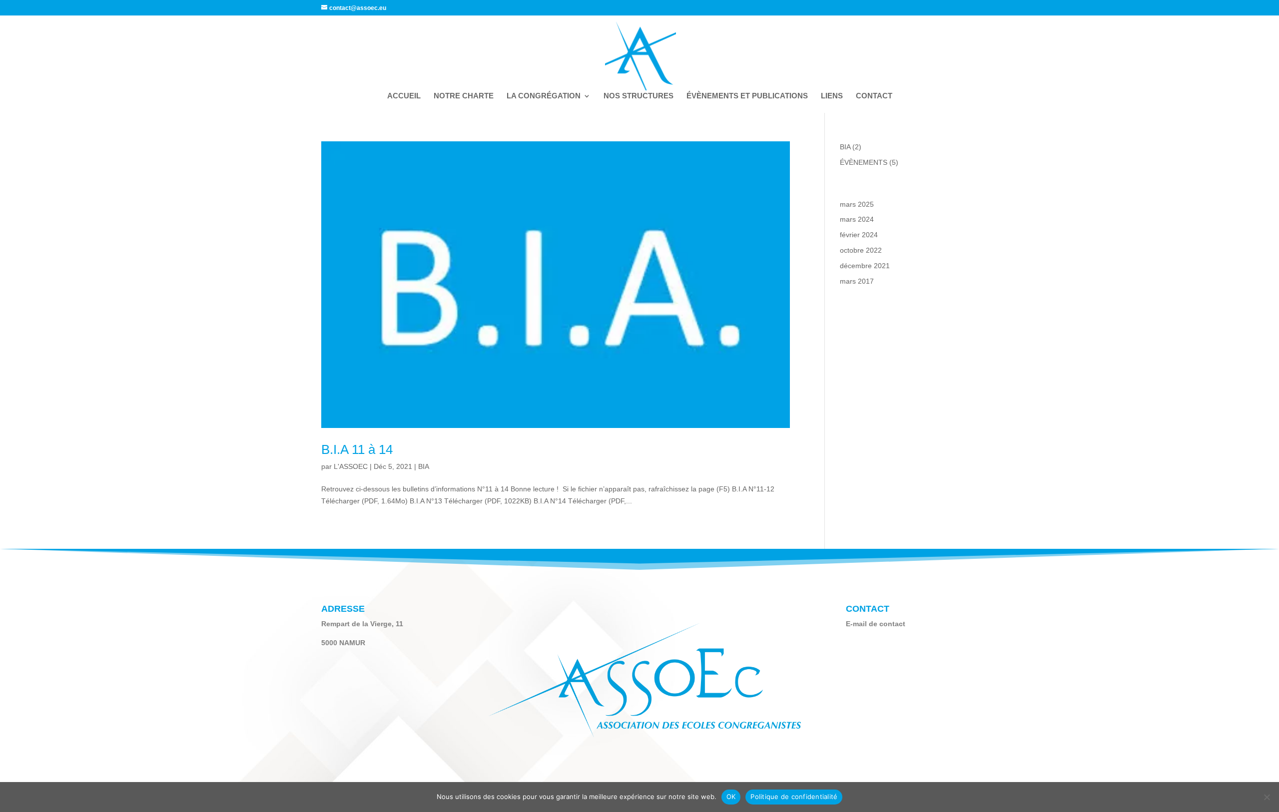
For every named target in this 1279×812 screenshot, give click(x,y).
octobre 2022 (861, 250)
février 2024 (859, 235)
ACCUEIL (404, 96)
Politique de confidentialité (793, 797)
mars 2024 (857, 219)
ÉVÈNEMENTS (863, 162)
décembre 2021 (865, 266)
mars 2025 (857, 204)
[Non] (1267, 797)
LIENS (832, 96)
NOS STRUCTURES (638, 96)
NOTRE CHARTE (464, 96)
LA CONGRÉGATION (544, 96)
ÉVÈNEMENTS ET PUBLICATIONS (747, 96)
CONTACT (874, 96)
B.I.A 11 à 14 (357, 449)
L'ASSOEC (351, 466)
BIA (423, 466)
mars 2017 (857, 281)
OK (731, 797)
